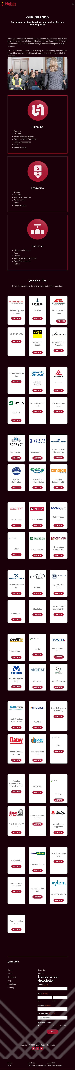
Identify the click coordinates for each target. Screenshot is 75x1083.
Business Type (46, 1013)
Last (54, 1001)
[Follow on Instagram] (37, 1048)
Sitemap (11, 988)
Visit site (16, 318)
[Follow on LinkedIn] (41, 1048)
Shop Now (42, 970)
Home (10, 970)
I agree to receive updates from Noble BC (53, 1026)
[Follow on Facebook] (33, 1048)
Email (43, 985)
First (39, 1001)
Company (44, 1005)
